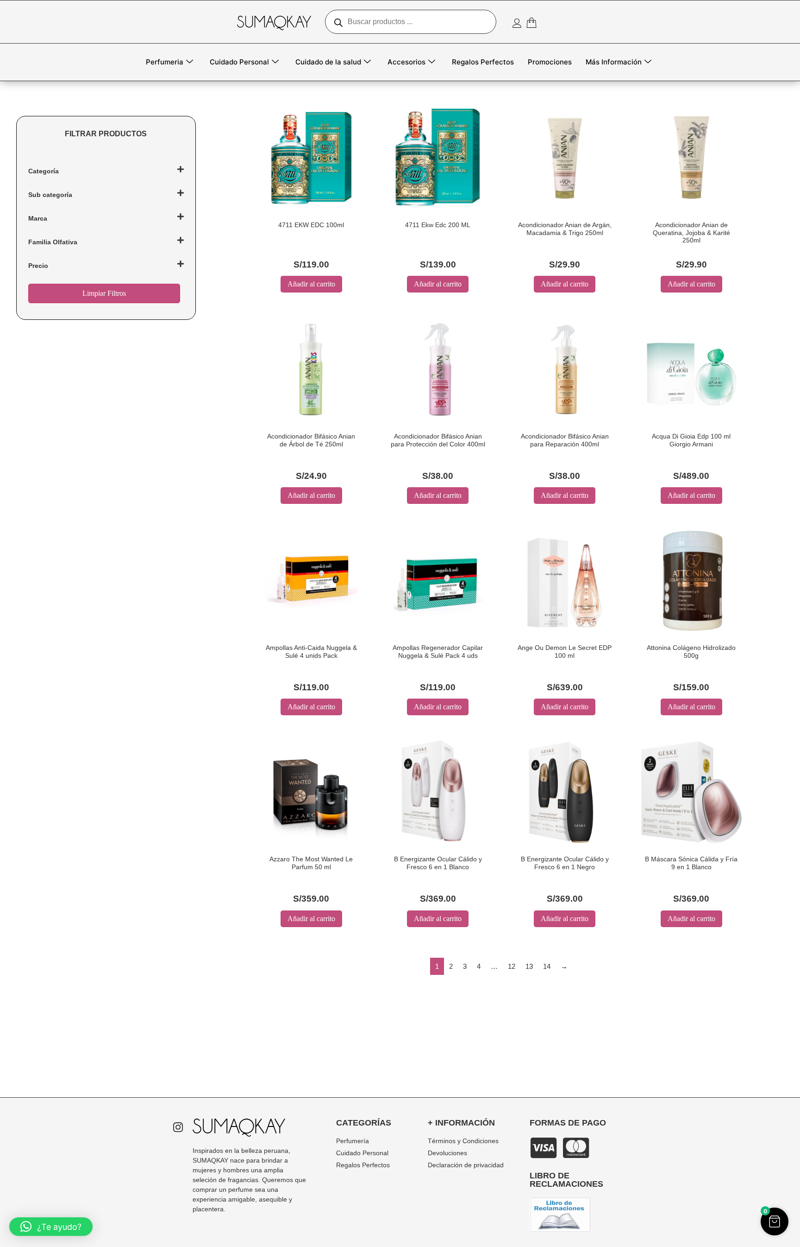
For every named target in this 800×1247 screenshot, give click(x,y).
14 (546, 966)
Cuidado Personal (239, 61)
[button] (774, 1221)
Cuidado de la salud (328, 61)
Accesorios (406, 61)
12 (511, 966)
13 (529, 966)
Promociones (550, 61)
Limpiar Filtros (104, 293)
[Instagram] (178, 1128)
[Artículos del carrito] (533, 23)
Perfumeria (164, 61)
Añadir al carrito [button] (311, 284)
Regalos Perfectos (483, 61)
